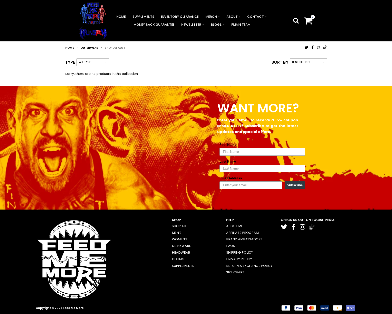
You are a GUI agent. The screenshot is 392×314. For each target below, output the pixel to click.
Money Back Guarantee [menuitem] (154, 24)
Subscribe (295, 185)
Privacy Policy (239, 259)
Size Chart (235, 272)
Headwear (181, 252)
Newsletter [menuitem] (191, 24)
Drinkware (181, 245)
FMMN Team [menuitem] (241, 24)
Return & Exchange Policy (249, 265)
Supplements (183, 265)
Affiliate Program (242, 232)
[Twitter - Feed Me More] (306, 47)
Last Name (227, 161)
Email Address (230, 178)
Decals (178, 259)
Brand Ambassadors (244, 239)
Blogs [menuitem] (216, 24)
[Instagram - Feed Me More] (319, 47)
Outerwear (89, 48)
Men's (176, 232)
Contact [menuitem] (255, 16)
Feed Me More (73, 308)
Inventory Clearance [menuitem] (180, 16)
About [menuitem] (232, 16)
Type (70, 62)
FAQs (230, 245)
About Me (234, 226)
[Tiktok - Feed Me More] (325, 47)
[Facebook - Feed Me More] (312, 47)
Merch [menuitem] (211, 16)
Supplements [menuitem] (143, 16)
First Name (227, 144)
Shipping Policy (239, 252)
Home (69, 48)
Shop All (179, 226)
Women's (179, 239)
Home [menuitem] (121, 16)
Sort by (280, 62)
